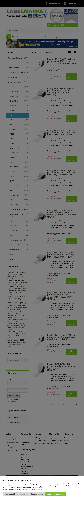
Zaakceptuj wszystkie (55, 494)
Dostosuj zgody (37, 494)
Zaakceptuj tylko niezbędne (16, 494)
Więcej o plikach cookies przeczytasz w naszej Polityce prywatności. (24, 489)
